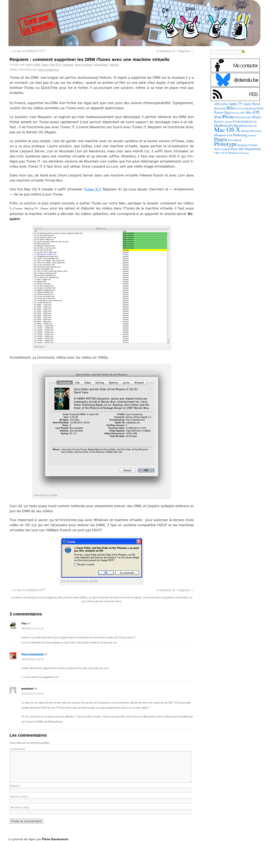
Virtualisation (100, 64)
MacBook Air (249, 121)
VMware (114, 64)
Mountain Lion (223, 135)
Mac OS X (56, 64)
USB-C (217, 152)
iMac (248, 112)
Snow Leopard (83, 64)
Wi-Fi (224, 153)
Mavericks (255, 131)
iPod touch (245, 117)
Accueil (240, 4)
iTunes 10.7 (92, 189)
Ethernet (235, 112)
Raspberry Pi (244, 145)
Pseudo (14, 785)
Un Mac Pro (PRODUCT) (28, 51)
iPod (237, 117)
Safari (254, 145)
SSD (241, 149)
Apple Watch (251, 104)
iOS (256, 112)
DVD (260, 108)
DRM (37, 64)
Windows (234, 153)
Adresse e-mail (18, 796)
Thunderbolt (252, 148)
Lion (236, 121)
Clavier (239, 108)
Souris (234, 149)
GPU (242, 112)
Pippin (220, 139)
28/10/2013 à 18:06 (32, 659)
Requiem (68, 64)
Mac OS (252, 125)
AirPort (224, 104)
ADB (217, 104)
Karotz (218, 121)
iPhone (227, 116)
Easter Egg (222, 112)
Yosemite (244, 152)
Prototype (225, 144)
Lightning (228, 121)
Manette (245, 131)
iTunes (45, 64)
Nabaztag (240, 134)
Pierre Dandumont (48, 69)
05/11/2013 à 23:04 (32, 693)
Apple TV (236, 103)
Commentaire (17, 749)
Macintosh (240, 125)
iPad (217, 116)
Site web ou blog (19, 807)
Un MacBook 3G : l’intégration (175, 51)
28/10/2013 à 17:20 (32, 628)
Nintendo (252, 135)
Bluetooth (220, 108)
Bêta (230, 108)
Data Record (250, 108)
